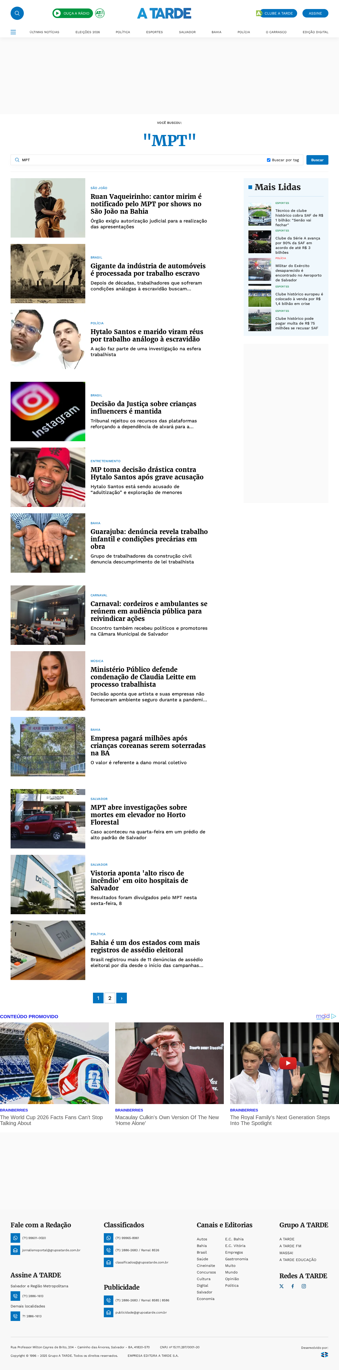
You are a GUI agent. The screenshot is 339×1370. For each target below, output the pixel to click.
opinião (232, 1279)
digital (202, 1285)
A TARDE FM (290, 1246)
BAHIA (216, 32)
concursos (206, 1272)
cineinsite (206, 1265)
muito (230, 1265)
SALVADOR (187, 32)
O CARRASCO (276, 32)
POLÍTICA (123, 32)
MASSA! (286, 1253)
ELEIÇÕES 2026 (87, 32)
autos (202, 1239)
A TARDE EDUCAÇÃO (297, 1260)
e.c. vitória (235, 1246)
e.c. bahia (234, 1239)
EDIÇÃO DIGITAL (315, 32)
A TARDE (287, 1239)
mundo (231, 1272)
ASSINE (315, 13)
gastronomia (236, 1259)
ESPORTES (154, 32)
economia (206, 1299)
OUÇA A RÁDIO (76, 13)
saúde (202, 1259)
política (232, 1285)
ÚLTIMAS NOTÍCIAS (44, 32)
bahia (202, 1246)
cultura (204, 1279)
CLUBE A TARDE (279, 13)
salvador (204, 1292)
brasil (202, 1252)
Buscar (317, 160)
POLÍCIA (244, 32)
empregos (234, 1252)
